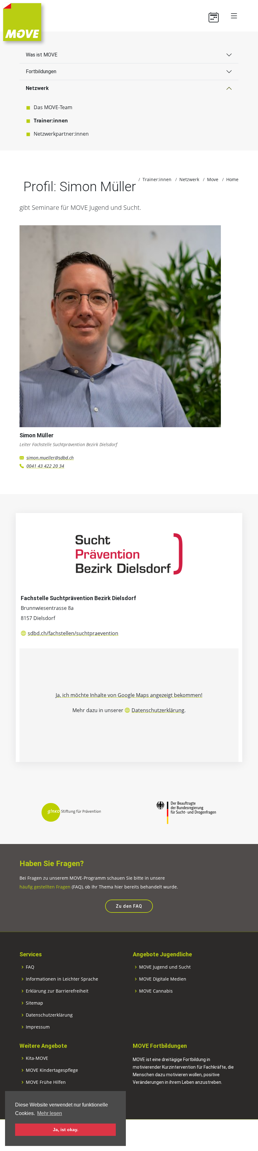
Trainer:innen (51, 120)
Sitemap (34, 1003)
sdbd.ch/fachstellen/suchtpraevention (73, 633)
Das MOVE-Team (53, 107)
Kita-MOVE (37, 1058)
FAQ (30, 967)
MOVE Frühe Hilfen (46, 1082)
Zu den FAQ (129, 906)
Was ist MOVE (41, 55)
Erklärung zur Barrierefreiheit (57, 991)
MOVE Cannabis (156, 991)
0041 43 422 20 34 (45, 466)
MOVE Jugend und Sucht (165, 967)
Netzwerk (37, 88)
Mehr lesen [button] (49, 1113)
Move (212, 179)
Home (232, 179)
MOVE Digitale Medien (162, 979)
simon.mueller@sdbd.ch (50, 458)
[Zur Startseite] (22, 21)
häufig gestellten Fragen (45, 887)
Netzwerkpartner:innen (61, 133)
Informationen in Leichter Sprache (62, 979)
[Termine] (216, 16)
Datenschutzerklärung (158, 710)
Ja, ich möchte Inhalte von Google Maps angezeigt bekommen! (129, 695)
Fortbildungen (41, 71)
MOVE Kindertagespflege (52, 1070)
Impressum (38, 1027)
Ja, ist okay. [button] (65, 1129)
